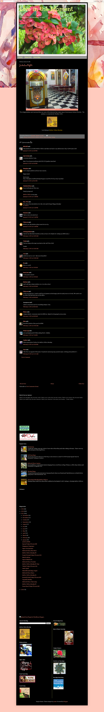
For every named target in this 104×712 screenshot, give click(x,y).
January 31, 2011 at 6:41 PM (30, 180)
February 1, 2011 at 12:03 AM (30, 236)
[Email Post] (47, 135)
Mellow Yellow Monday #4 (29, 575)
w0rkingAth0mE (27, 231)
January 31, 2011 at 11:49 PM (30, 217)
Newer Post (23, 383)
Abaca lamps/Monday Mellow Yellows (38, 479)
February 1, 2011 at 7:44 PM (30, 335)
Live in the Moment (46, 9)
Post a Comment (26, 357)
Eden (24, 321)
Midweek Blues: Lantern (34, 463)
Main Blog (37, 57)
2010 (22, 589)
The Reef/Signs (32, 471)
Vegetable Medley (27, 579)
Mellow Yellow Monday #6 (29, 553)
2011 (22, 513)
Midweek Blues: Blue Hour (29, 550)
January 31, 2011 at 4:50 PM (30, 150)
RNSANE (25, 146)
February (25, 537)
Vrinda (25, 241)
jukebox (37, 137)
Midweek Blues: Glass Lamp (29, 581)
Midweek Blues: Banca (28, 573)
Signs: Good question (27, 548)
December (25, 515)
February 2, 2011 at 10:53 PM (30, 344)
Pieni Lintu (26, 272)
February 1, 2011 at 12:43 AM (30, 248)
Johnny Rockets (31, 137)
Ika (24, 263)
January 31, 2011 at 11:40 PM (30, 207)
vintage (53, 137)
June (24, 528)
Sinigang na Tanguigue (28, 546)
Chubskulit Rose (27, 186)
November (26, 517)
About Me (28, 57)
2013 (22, 509)
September (26, 522)
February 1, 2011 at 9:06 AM (30, 316)
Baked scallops (26, 557)
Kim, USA (25, 201)
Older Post (81, 383)
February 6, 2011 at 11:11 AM (30, 354)
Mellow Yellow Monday (45, 137)
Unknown (25, 222)
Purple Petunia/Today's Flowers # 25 (31, 555)
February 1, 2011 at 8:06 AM (30, 297)
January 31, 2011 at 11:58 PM (30, 226)
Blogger (66, 701)
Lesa (24, 253)
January (25, 539)
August (25, 524)
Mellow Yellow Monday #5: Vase (30, 564)
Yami (24, 349)
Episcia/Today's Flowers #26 (29, 544)
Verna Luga (26, 330)
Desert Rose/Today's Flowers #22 (30, 586)
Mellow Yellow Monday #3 (29, 584)
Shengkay (25, 168)
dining (25, 137)
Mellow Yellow (27, 194)
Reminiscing (31, 447)
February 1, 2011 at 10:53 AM (30, 325)
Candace (25, 340)
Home (20, 57)
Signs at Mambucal (27, 559)
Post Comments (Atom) (32, 386)
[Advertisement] (52, 370)
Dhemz (25, 312)
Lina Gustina (26, 156)
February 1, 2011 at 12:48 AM (30, 258)
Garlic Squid (25, 568)
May (24, 531)
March (24, 535)
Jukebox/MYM (26, 66)
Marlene (25, 282)
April (24, 533)
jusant (55, 701)
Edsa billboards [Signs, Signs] (29, 570)
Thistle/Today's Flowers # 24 (29, 566)
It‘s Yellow (26, 205)
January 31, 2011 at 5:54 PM (30, 163)
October (25, 519)
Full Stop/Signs (32, 455)
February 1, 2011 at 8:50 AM (30, 306)
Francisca (25, 212)
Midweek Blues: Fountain (29, 561)
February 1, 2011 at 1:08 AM (30, 267)
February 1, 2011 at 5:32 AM (30, 286)
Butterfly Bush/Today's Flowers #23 (31, 577)
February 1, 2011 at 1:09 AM (30, 276)
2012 (22, 511)
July (24, 526)
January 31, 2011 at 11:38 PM (30, 196)
